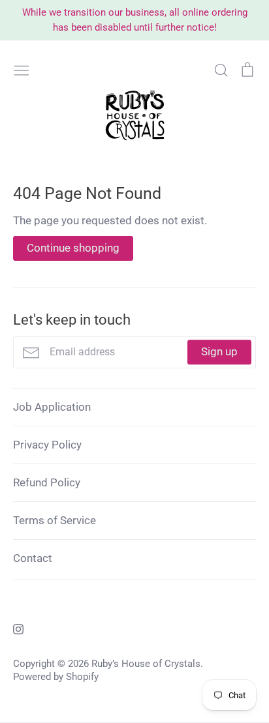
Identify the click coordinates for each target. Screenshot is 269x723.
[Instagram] (13, 627)
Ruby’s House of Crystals (145, 664)
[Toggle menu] (21, 69)
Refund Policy (46, 482)
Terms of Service (54, 520)
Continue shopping (73, 247)
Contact (32, 558)
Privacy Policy (47, 444)
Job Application (52, 406)
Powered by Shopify (56, 677)
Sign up (219, 352)
